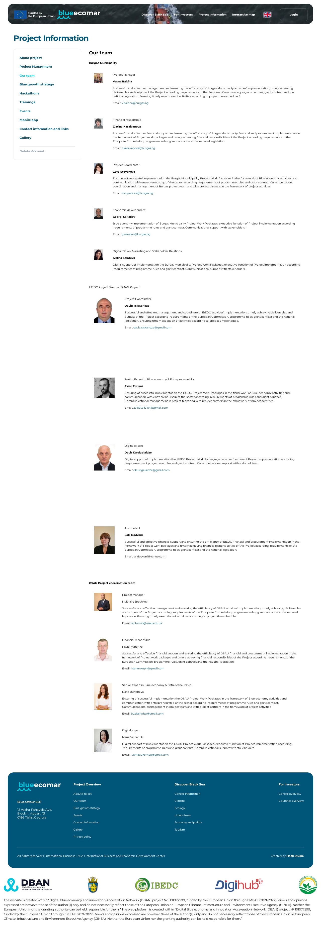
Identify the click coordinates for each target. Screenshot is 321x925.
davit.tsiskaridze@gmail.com (152, 327)
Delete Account (32, 151)
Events (25, 111)
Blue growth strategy (37, 84)
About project (31, 58)
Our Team (79, 800)
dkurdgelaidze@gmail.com (151, 470)
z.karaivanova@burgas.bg (138, 148)
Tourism (180, 829)
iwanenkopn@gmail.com (147, 668)
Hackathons (29, 93)
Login (294, 14)
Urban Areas (182, 815)
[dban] (78, 14)
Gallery (25, 138)
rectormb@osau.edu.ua (146, 623)
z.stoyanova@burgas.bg (137, 193)
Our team (27, 75)
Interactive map (243, 14)
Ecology (180, 808)
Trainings (27, 102)
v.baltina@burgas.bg (135, 103)
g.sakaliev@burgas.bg (136, 234)
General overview (290, 793)
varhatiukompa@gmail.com (150, 754)
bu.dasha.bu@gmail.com (147, 713)
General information (187, 793)
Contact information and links (44, 129)
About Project (82, 793)
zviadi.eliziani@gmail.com (150, 407)
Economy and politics (188, 822)
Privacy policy (82, 836)
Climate (180, 800)
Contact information (86, 822)
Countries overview (291, 800)
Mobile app (29, 120)
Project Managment (36, 66)
